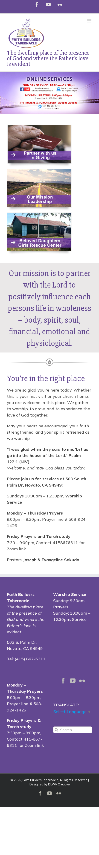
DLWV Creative (59, 784)
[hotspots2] (39, 127)
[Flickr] (82, 680)
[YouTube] (73, 680)
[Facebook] (63, 680)
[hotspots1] (39, 215)
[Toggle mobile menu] (89, 20)
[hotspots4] (39, 171)
